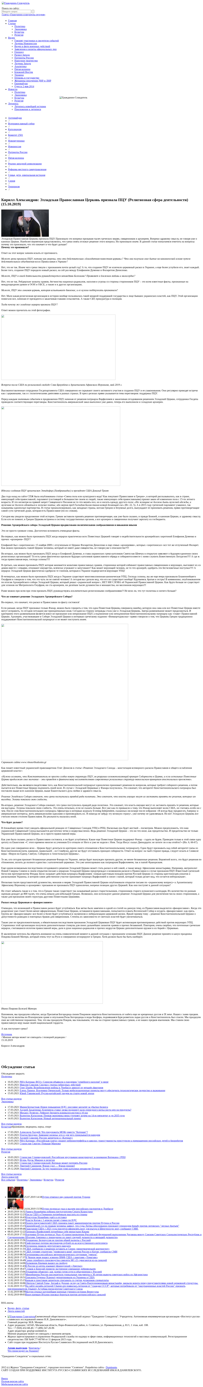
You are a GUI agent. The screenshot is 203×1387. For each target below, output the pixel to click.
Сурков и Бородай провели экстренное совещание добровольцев (60, 1268)
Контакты (34, 1348)
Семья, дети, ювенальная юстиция (26, 175)
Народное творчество (26, 60)
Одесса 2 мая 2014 (24, 86)
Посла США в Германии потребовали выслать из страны (56, 1214)
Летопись (13, 103)
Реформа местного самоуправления (27, 169)
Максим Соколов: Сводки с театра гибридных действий (50, 1084)
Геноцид (19, 52)
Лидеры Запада (22, 63)
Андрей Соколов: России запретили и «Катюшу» (46, 1137)
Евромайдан (21, 83)
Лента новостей (9, 1177)
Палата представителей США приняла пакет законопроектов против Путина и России (72, 1223)
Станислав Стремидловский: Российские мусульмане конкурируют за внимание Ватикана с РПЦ (73, 1157)
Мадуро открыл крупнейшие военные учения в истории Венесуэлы (62, 1291)
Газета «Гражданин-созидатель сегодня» (23, 14)
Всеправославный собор (21, 123)
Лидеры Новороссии (25, 43)
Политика (19, 26)
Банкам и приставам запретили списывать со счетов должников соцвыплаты (67, 1280)
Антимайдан (15, 118)
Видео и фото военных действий (32, 46)
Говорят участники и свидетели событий (36, 40)
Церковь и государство (26, 77)
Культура (19, 32)
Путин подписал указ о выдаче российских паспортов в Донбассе (77, 1208)
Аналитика (20, 66)
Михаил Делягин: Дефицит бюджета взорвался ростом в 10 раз (54, 1112)
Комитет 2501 (15, 135)
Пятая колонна (22, 69)
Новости (12, 89)
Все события (8, 1179)
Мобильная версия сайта (14, 1384)
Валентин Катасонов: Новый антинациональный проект (50, 1118)
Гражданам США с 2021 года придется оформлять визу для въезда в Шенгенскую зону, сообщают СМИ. (81, 1228)
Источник (6, 1034)
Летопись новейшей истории (30, 106)
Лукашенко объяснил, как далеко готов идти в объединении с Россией (63, 1271)
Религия (18, 35)
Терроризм (14, 186)
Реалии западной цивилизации (25, 163)
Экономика (20, 29)
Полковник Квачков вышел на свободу (46, 1263)
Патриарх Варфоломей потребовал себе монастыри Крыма (57, 1231)
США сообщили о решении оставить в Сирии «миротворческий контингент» (67, 1248)
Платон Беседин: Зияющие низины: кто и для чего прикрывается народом (60, 1135)
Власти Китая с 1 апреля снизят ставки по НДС (51, 1220)
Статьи (12, 23)
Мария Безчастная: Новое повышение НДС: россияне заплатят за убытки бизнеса (64, 1107)
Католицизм (14, 129)
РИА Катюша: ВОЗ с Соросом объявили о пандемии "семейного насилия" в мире (64, 1082)
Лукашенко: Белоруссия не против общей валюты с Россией (58, 1240)
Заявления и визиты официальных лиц (35, 49)
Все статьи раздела (11, 1098)
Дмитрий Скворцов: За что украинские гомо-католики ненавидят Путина (60, 1168)
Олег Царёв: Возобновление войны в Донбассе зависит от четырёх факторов (61, 1087)
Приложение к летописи (27, 109)
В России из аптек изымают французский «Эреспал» (54, 1266)
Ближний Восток (23, 72)
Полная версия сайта (12, 1381)
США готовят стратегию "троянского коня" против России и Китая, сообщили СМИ (71, 1251)
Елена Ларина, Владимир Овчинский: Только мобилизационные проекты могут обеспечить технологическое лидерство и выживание (92, 1090)
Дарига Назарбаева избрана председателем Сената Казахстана (59, 1211)
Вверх (4, 1378)
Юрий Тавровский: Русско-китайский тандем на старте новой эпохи (57, 1093)
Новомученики (16, 140)
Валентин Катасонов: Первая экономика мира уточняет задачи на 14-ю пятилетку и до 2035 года (72, 1115)
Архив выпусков (17, 1348)
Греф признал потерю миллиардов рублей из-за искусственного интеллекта (66, 1243)
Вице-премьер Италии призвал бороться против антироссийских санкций (65, 1294)
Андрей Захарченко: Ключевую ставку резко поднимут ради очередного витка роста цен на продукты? (75, 1109)
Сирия (11, 180)
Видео (11, 37)
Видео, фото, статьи (18, 1308)
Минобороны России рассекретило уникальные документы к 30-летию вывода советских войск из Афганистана (86, 1274)
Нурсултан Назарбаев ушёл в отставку (46, 1217)
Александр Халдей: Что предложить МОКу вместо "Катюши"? (54, 1132)
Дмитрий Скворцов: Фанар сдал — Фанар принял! (47, 1165)
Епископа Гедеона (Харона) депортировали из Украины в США (60, 1277)
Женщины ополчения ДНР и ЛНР (32, 80)
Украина (19, 75)
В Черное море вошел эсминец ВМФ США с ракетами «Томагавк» (61, 1257)
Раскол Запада (22, 55)
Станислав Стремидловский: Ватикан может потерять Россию (53, 1163)
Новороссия (14, 146)
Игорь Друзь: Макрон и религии (37, 1160)
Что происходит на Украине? (23, 1350)
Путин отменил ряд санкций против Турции (66, 1197)
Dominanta (111, 1367)
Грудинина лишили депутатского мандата (48, 1246)
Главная (12, 20)
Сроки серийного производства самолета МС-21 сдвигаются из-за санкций (66, 1260)
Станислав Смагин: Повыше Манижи (40, 1143)
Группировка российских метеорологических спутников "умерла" (61, 1254)
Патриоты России (24, 57)
